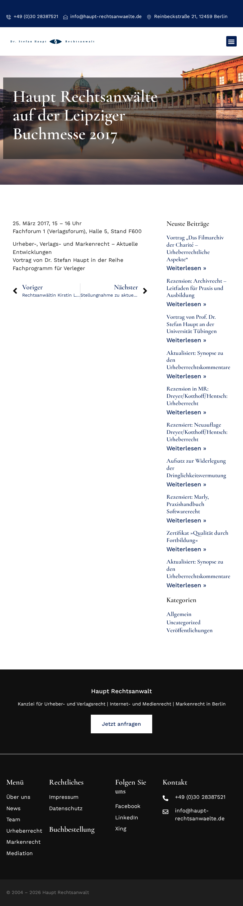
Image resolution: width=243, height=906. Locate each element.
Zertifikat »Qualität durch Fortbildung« (197, 536)
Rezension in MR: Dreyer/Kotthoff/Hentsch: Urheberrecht (196, 396)
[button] (231, 41)
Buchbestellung (72, 829)
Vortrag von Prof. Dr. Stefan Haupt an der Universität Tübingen (191, 324)
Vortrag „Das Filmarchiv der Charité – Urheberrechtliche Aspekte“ (195, 248)
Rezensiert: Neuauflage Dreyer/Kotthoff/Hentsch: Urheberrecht (196, 432)
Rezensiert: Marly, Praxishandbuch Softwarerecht (187, 504)
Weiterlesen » (186, 268)
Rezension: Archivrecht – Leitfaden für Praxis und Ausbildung (196, 288)
